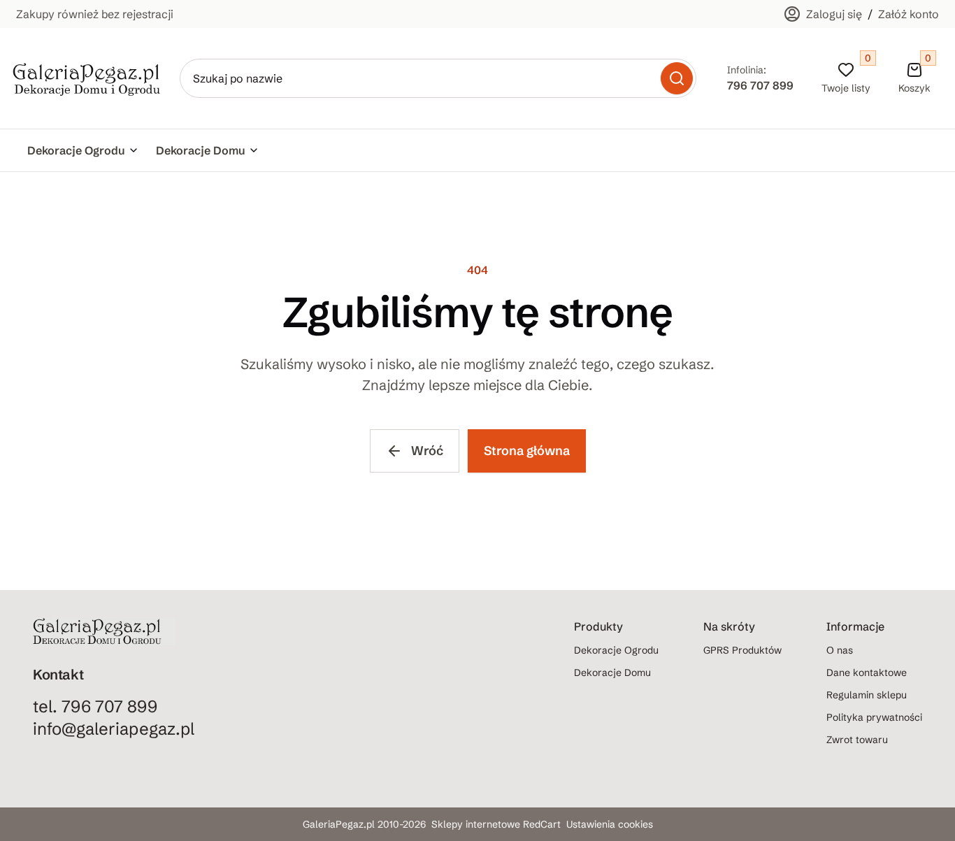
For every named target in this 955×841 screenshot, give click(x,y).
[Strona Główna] (86, 78)
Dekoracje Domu (200, 150)
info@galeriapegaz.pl (113, 729)
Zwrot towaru (857, 739)
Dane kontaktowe (866, 672)
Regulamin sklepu (866, 695)
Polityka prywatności (874, 717)
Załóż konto (908, 14)
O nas (839, 650)
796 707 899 (760, 85)
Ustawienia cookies (609, 824)
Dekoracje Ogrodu (76, 150)
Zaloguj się (834, 14)
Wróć (427, 451)
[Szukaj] (677, 78)
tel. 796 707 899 (95, 706)
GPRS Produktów (742, 650)
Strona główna (527, 451)
